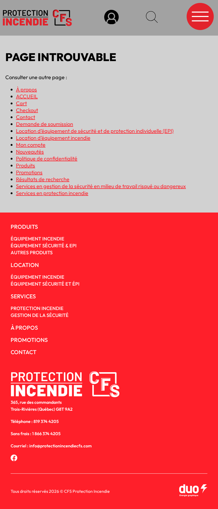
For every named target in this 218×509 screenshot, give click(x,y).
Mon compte (30, 144)
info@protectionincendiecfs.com (60, 445)
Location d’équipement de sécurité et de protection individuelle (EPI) (95, 131)
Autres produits (32, 252)
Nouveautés (30, 151)
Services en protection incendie (52, 193)
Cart (21, 103)
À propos (26, 89)
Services (23, 296)
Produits (25, 165)
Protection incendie (37, 308)
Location (25, 264)
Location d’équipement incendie (53, 137)
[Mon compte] (111, 18)
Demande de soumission (44, 124)
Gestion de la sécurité (40, 315)
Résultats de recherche (42, 179)
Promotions (29, 172)
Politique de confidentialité (46, 158)
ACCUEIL (27, 96)
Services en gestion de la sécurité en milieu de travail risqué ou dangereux (101, 186)
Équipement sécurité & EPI (44, 246)
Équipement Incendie (37, 239)
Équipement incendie (37, 277)
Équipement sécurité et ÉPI (45, 284)
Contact (25, 117)
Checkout (27, 110)
